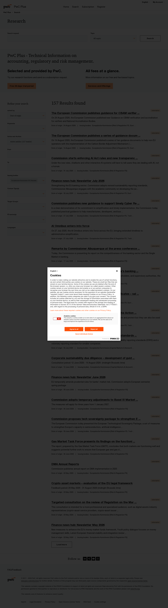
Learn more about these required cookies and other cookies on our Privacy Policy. (80, 310)
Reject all (94, 329)
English (53, 271)
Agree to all (74, 329)
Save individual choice (84, 334)
